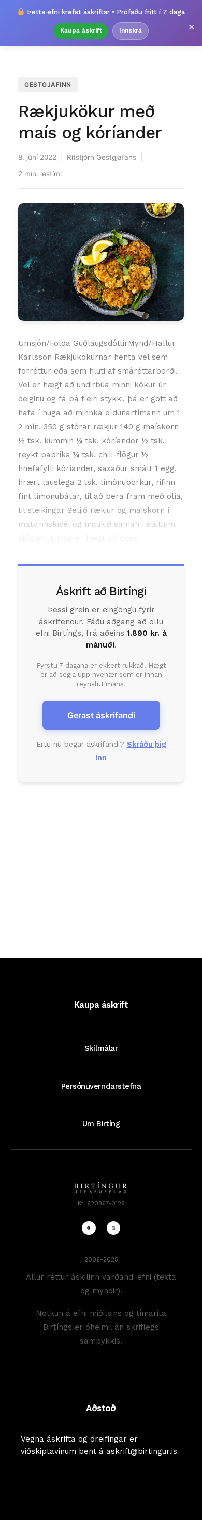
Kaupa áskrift (81, 30)
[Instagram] (113, 1228)
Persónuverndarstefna (101, 1086)
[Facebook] (88, 1228)
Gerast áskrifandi (101, 715)
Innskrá (130, 30)
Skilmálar (101, 1048)
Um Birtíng (101, 1123)
